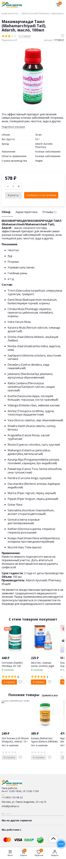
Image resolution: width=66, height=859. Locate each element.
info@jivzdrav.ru (10, 806)
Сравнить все (50, 695)
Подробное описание (13, 126)
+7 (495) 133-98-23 (12, 797)
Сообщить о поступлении (41, 195)
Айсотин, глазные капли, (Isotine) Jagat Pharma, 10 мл (42, 665)
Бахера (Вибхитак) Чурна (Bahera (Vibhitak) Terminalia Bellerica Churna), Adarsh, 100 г (44, 743)
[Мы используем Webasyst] (6, 813)
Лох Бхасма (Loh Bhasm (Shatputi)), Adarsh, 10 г (15, 740)
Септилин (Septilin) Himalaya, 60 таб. (12, 664)
